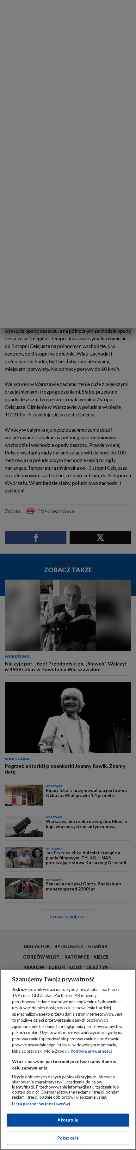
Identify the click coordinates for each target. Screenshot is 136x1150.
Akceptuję (68, 1119)
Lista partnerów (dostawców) (41, 1103)
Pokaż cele (67, 1137)
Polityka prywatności (91, 1051)
